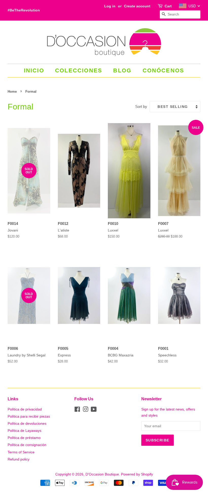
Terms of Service (21, 452)
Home (12, 91)
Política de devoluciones (27, 423)
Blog (122, 70)
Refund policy (18, 459)
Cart (168, 6)
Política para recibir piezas (29, 416)
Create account (137, 6)
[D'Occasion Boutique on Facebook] (77, 410)
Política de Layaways (24, 430)
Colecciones (78, 70)
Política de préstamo (24, 438)
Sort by (141, 106)
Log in (109, 6)
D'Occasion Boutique (102, 474)
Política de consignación (27, 445)
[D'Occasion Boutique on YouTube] (94, 410)
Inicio (34, 70)
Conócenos (163, 70)
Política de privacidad (25, 409)
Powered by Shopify (137, 474)
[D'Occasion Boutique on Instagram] (85, 410)
